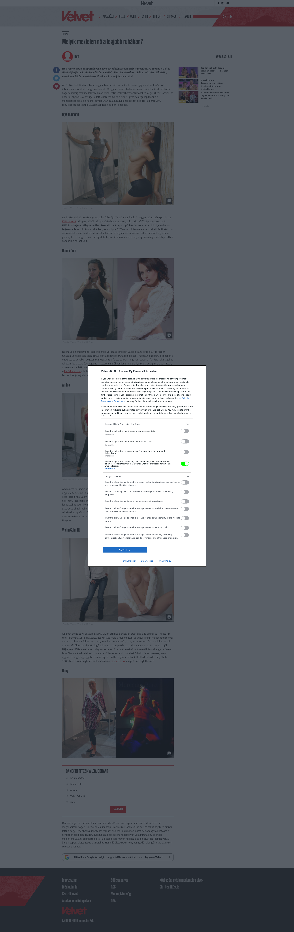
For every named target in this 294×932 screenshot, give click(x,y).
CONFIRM (125, 550)
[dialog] (147, 466)
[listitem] (147, 424)
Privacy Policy (164, 561)
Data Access (147, 561)
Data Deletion (129, 561)
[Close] (200, 371)
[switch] (185, 431)
